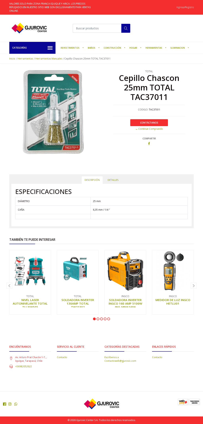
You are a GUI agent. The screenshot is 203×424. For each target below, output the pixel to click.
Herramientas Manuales (48, 58)
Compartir (149, 138)
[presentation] (9, 286)
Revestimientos (70, 47)
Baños (91, 47)
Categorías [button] (19, 47)
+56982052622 (23, 366)
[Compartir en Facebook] (149, 143)
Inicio (12, 58)
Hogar (133, 47)
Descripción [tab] (92, 180)
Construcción (112, 47)
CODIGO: (143, 109)
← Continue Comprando (149, 128)
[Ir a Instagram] (9, 404)
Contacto (62, 357)
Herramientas (154, 47)
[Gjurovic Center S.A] (29, 28)
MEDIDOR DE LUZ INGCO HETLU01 (172, 301)
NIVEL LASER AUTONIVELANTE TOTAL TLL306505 (30, 303)
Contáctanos (149, 122)
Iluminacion (177, 47)
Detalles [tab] (113, 180)
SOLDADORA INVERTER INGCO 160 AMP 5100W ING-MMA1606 (125, 303)
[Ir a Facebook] (4, 404)
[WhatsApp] (16, 404)
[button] (94, 319)
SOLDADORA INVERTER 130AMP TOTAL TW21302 (77, 303)
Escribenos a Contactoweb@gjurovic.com (120, 359)
